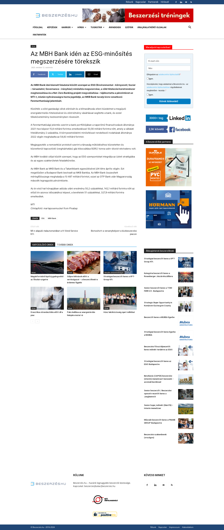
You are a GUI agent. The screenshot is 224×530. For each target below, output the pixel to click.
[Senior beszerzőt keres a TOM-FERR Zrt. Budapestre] (185, 291)
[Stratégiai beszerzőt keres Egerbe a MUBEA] (185, 335)
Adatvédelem (187, 527)
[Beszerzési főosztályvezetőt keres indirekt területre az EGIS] (185, 350)
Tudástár (96, 27)
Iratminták (39, 34)
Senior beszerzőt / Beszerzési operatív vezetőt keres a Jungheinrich (157, 393)
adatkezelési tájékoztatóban (158, 87)
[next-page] (37, 321)
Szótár (129, 27)
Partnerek (153, 1)
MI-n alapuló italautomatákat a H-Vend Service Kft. (54, 232)
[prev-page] (32, 321)
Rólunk (129, 1)
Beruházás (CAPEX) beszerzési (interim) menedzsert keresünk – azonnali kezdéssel (159, 379)
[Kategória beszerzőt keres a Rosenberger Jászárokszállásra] (185, 277)
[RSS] (191, 2)
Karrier (66, 27)
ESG (42, 218)
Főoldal (38, 27)
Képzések (52, 27)
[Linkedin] (181, 2)
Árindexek (115, 27)
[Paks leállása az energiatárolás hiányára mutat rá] (83, 298)
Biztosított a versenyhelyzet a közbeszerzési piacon (114, 232)
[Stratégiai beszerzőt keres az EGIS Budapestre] (185, 365)
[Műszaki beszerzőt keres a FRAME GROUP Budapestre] (185, 423)
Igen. (151, 78)
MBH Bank (52, 218)
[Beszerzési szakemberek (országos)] (185, 438)
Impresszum (174, 527)
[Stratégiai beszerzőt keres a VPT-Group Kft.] (120, 262)
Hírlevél (165, 1)
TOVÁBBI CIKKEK (65, 245)
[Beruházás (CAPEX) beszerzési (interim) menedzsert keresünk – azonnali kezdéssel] (185, 379)
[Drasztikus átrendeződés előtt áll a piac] (47, 298)
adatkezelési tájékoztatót (169, 74)
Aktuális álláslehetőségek (114, 272)
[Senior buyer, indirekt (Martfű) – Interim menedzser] (185, 409)
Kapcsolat (141, 1)
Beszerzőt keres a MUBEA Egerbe (159, 317)
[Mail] (186, 2)
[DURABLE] (168, 167)
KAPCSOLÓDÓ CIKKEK (42, 245)
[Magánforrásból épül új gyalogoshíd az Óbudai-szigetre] (47, 262)
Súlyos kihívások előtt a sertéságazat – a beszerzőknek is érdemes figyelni (82, 279)
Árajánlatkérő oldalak (151, 27)
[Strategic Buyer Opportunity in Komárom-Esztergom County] (185, 306)
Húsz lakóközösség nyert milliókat (119, 312)
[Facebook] (176, 2)
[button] (189, 27)
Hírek (80, 27)
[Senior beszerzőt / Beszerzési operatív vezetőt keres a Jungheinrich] (185, 394)
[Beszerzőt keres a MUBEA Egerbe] (185, 321)
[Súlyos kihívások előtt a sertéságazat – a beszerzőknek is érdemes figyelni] (83, 262)
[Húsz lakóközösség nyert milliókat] (120, 298)
